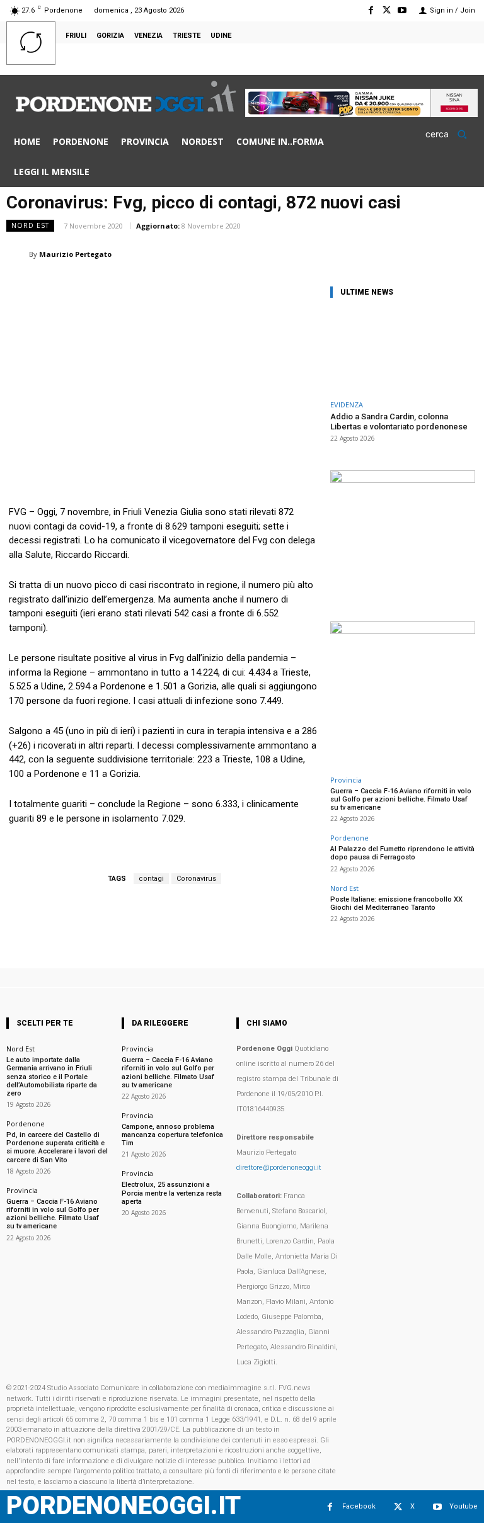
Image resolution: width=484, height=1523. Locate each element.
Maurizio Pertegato (75, 254)
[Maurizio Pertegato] (17, 254)
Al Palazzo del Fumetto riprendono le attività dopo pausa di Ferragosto (402, 853)
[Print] (405, 253)
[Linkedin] (347, 253)
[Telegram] (434, 253)
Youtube (463, 1506)
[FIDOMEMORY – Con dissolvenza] (402, 631)
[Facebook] (370, 10)
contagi (151, 879)
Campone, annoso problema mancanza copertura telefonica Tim (172, 1135)
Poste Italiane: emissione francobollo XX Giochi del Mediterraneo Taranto (396, 903)
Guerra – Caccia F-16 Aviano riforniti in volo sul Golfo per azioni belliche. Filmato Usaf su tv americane (400, 799)
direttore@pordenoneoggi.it (278, 1167)
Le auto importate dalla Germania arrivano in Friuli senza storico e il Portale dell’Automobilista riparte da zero (51, 1076)
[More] (464, 253)
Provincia (346, 779)
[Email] (376, 253)
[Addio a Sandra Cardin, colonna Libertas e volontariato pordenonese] (402, 351)
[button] (450, 134)
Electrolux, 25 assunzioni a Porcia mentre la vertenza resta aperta (172, 1192)
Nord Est (30, 225)
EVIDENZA (346, 404)
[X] (387, 10)
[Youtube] (402, 10)
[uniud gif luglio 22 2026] (402, 479)
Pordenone (349, 837)
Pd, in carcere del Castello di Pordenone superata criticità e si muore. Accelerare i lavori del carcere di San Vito (57, 1147)
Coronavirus (196, 879)
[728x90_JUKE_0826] (361, 114)
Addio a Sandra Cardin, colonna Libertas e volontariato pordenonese (399, 421)
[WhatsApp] (318, 253)
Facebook (359, 1506)
